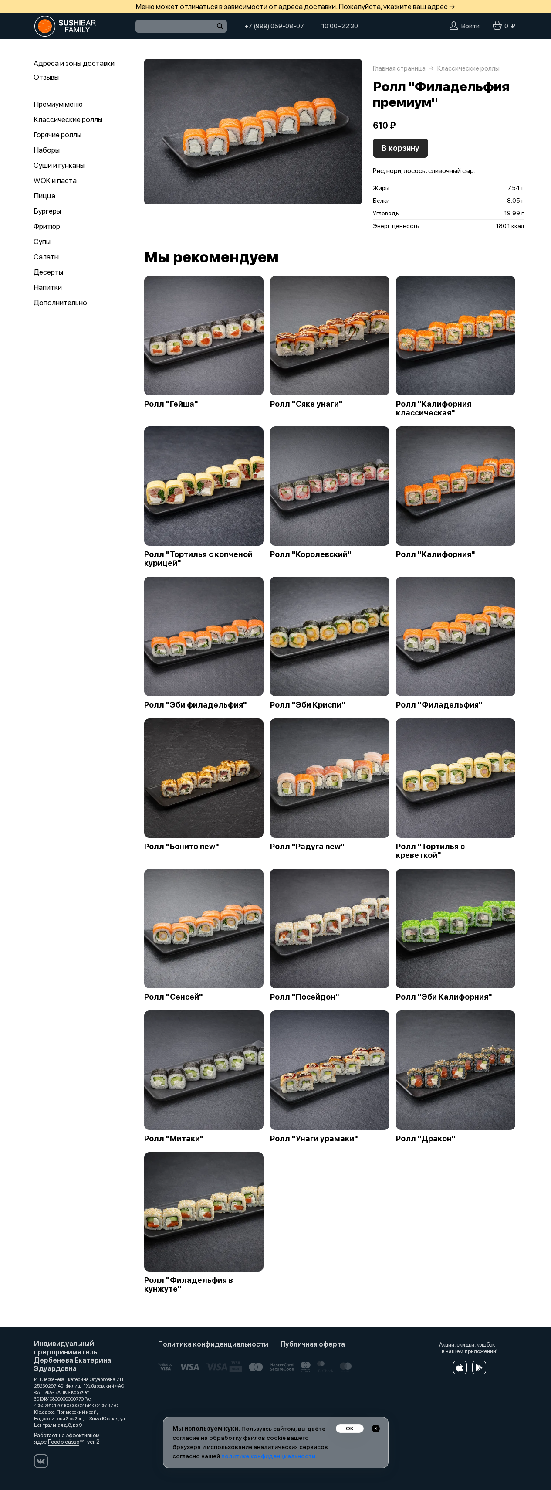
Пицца (44, 195)
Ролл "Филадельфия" (439, 705)
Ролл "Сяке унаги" (306, 404)
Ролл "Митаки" (174, 1138)
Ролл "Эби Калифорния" (444, 997)
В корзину (400, 148)
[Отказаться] (376, 1428)
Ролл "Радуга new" (307, 846)
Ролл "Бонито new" (181, 846)
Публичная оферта (313, 1344)
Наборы (47, 150)
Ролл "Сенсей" (173, 997)
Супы (42, 241)
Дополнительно (60, 302)
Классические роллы (68, 119)
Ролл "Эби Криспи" (307, 705)
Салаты (46, 256)
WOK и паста (55, 180)
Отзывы (46, 77)
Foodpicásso (63, 1442)
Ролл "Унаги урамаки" (314, 1138)
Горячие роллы (57, 134)
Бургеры (47, 211)
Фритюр (47, 226)
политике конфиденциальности (268, 1456)
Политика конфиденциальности (213, 1344)
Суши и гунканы (59, 165)
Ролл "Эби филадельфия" (195, 705)
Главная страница (399, 68)
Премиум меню (58, 104)
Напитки (48, 287)
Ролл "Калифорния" (435, 554)
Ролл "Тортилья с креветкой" (430, 851)
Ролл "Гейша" (171, 404)
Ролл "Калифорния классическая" (433, 408)
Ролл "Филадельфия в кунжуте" (188, 1284)
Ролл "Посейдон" (304, 997)
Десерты (48, 272)
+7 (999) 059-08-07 (274, 26)
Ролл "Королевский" (311, 554)
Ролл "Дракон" (426, 1138)
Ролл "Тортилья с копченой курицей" (198, 559)
